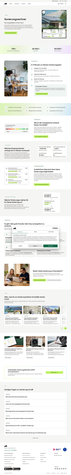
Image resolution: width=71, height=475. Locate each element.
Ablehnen (20, 245)
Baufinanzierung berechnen (39, 280)
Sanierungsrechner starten (10, 32)
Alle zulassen (50, 245)
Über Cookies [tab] (51, 231)
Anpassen (35, 245)
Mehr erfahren (8, 357)
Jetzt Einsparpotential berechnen (41, 184)
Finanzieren (17, 3)
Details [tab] (35, 231)
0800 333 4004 (55, 1)
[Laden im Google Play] (16, 469)
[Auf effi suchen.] (65, 4)
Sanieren (23, 3)
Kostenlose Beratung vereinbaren (54, 280)
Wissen (29, 3)
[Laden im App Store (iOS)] (8, 469)
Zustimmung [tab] (20, 231)
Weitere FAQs (35, 438)
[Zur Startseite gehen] (5, 4)
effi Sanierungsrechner (10, 242)
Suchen (10, 3)
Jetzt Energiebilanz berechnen (41, 136)
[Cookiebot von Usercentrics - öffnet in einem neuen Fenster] (53, 228)
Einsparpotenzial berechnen (41, 93)
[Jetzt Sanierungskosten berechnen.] (16, 78)
